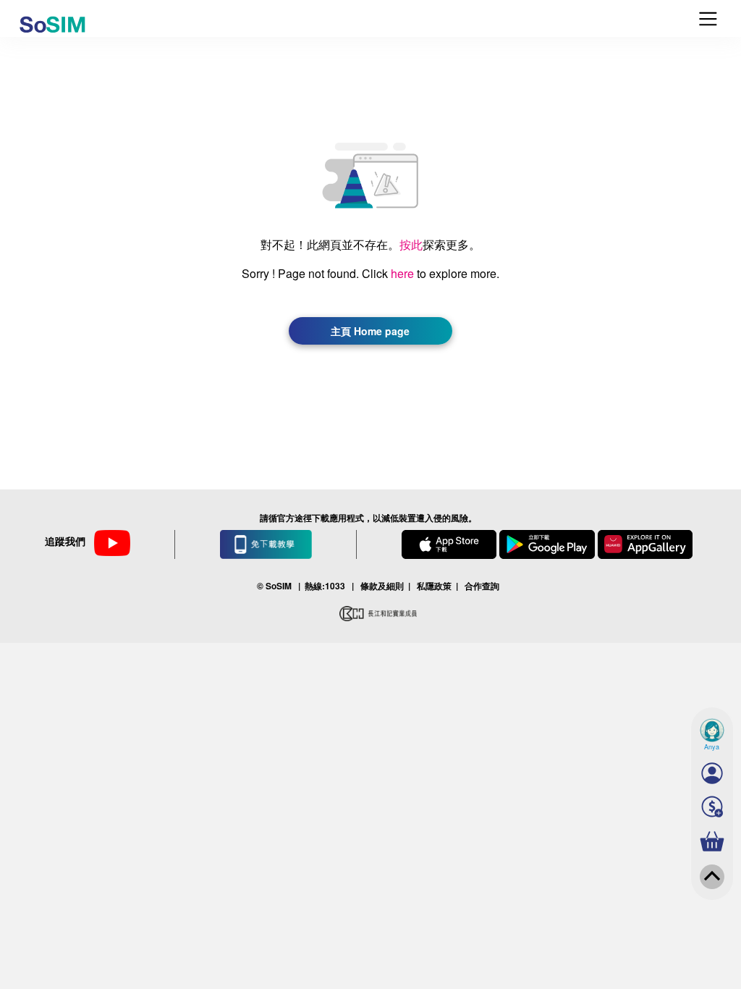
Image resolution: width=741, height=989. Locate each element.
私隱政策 (434, 585)
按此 (411, 244)
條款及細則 (382, 585)
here (402, 273)
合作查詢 (482, 585)
